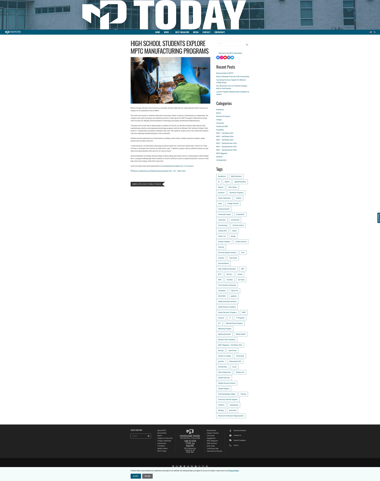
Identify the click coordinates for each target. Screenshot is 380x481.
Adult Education (236, 176)
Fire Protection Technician (227, 285)
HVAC (244, 312)
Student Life (240, 372)
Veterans (221, 405)
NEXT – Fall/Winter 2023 (224, 133)
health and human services (227, 301)
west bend (232, 410)
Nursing (220, 350)
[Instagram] (177, 466)
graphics (234, 296)
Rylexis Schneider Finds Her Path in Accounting (232, 76)
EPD (219, 274)
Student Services (224, 378)
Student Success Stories (226, 383)
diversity (221, 247)
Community (220, 123)
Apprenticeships (240, 182)
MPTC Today (161, 451)
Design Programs (224, 242)
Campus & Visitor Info (165, 438)
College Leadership (164, 441)
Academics (220, 110)
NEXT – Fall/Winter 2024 (224, 136)
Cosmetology (222, 225)
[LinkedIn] (184, 466)
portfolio (221, 361)
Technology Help (212, 448)
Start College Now (224, 372)
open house (233, 350)
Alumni (218, 113)
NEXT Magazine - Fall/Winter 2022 (230, 345)
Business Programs (236, 193)
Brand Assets (211, 430)
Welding (221, 410)
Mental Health (240, 334)
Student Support (223, 389)
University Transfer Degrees (228, 399)
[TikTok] (188, 466)
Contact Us (237, 435)
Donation (221, 258)
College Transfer (233, 203)
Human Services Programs (227, 312)
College (219, 120)
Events (240, 274)
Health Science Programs (227, 307)
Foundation (220, 130)
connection (222, 220)
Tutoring (243, 394)
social (234, 367)
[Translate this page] (371, 32)
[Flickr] (195, 466)
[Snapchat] (192, 466)
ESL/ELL (229, 274)
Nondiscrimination (240, 430)
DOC (243, 252)
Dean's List (222, 236)
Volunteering (233, 405)
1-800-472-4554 (190, 440)
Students (219, 157)
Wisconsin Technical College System (231, 416)
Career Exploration (224, 198)
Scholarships (222, 367)
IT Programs (240, 318)
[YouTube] (180, 466)
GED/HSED (222, 296)
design (233, 236)
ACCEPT (136, 476)
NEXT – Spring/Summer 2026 (226, 150)
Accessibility (161, 433)
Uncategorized (221, 160)
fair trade (241, 280)
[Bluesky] (207, 466)
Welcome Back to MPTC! (225, 73)
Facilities (230, 280)
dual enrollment (223, 263)
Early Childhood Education (227, 269)
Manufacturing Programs (234, 323)
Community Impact (224, 214)
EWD (219, 280)
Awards (220, 187)
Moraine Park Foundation (226, 340)
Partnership (240, 356)
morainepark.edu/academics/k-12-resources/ (178, 166)
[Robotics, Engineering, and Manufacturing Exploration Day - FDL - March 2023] (158, 171)
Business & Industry (223, 116)
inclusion (221, 318)
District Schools (241, 242)
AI (219, 182)
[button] (170, 32)
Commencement (223, 209)
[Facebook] (173, 466)
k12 (219, 323)
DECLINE (147, 476)
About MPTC (161, 430)
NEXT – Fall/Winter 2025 (224, 140)
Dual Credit (233, 258)
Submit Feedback (240, 440)
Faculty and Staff (222, 126)
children (238, 198)
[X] (203, 466)
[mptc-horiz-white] (13, 32)
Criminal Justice (238, 225)
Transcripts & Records (214, 451)
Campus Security (212, 433)
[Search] (148, 436)
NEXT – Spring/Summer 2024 (226, 143)
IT (230, 318)
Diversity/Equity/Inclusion (227, 252)
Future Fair (234, 291)
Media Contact (162, 448)
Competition (240, 214)
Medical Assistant (224, 334)
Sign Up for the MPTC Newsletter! (230, 53)
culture (234, 231)
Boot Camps (232, 187)
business (221, 193)
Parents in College (224, 356)
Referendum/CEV (235, 361)
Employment (161, 443)
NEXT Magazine (221, 153)
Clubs (220, 203)
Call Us (236, 445)
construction (235, 220)
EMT (242, 269)
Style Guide (211, 446)
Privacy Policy (233, 471)
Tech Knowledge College (226, 394)
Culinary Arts (222, 231)
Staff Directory (212, 443)
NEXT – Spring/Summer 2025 (226, 147)
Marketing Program (224, 329)
